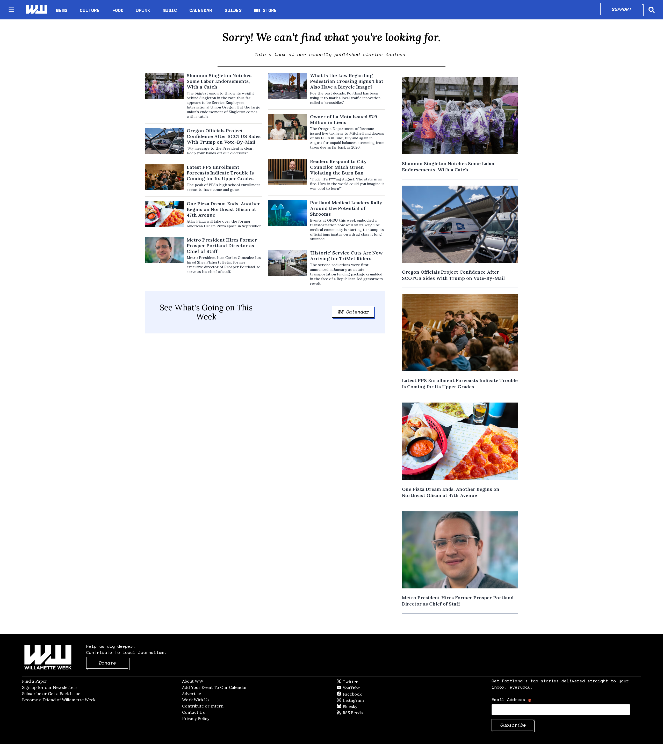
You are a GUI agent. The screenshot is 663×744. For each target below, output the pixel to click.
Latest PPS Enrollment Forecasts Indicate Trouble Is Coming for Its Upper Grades (220, 172)
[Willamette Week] (36, 9)
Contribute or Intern (203, 706)
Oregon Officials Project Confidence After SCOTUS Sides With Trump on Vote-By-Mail (224, 136)
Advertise (191, 693)
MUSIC (170, 10)
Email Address (512, 699)
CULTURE (90, 10)
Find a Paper (34, 681)
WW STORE (265, 10)
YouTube (360, 687)
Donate (113, 662)
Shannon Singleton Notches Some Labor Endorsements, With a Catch (219, 81)
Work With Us (196, 699)
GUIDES (233, 10)
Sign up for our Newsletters (49, 687)
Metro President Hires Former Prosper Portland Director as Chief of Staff (222, 245)
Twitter (363, 681)
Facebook (367, 694)
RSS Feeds (361, 712)
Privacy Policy (195, 718)
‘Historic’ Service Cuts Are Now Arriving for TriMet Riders (346, 255)
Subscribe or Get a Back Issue (51, 693)
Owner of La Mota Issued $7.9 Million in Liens (343, 119)
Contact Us (193, 712)
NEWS (61, 10)
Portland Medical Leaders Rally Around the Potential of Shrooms (346, 208)
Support (627, 9)
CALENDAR (200, 10)
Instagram (364, 700)
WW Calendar (356, 311)
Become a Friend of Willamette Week (58, 699)
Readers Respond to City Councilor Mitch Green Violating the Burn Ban (338, 167)
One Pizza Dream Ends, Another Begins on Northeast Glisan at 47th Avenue (223, 209)
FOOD (118, 10)
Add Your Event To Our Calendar (214, 687)
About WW (192, 681)
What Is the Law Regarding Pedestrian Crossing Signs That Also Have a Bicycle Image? (346, 81)
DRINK (143, 10)
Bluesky (357, 706)
